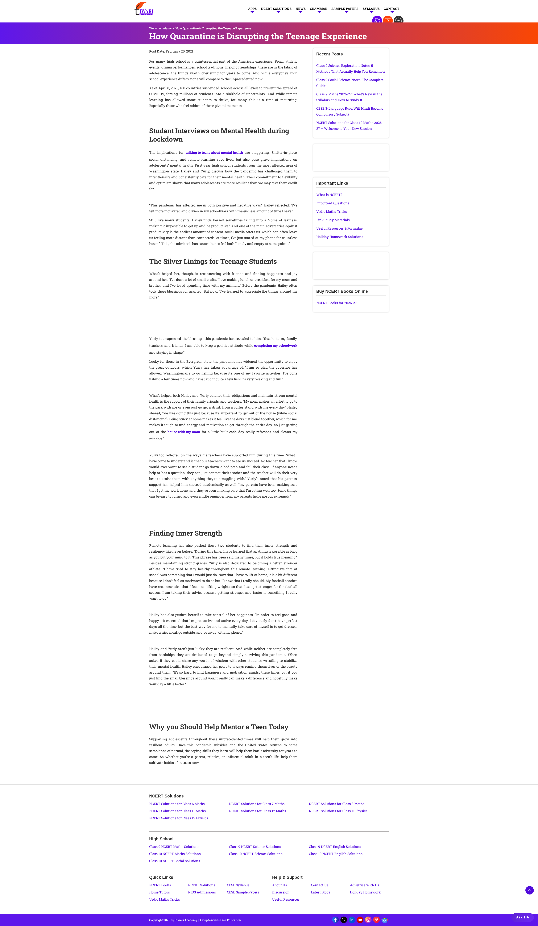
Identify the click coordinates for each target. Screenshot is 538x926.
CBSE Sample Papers (243, 892)
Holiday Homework (365, 892)
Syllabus (371, 9)
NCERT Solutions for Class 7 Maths (257, 803)
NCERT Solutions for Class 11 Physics (338, 811)
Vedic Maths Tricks (331, 211)
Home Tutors (159, 892)
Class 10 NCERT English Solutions (336, 853)
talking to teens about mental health (214, 152)
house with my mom (183, 432)
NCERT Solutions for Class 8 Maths (336, 803)
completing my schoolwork (275, 345)
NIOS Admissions (202, 892)
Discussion (281, 892)
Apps (252, 9)
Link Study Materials (333, 220)
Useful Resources (285, 899)
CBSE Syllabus (238, 885)
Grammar (318, 9)
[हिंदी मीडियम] (377, 21)
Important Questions (332, 203)
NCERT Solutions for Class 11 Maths (177, 811)
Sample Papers (345, 9)
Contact (391, 9)
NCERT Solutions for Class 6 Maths (177, 803)
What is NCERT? (329, 194)
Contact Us (319, 885)
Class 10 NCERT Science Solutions (255, 853)
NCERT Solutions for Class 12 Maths (257, 811)
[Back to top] (529, 890)
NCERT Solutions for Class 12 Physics (178, 818)
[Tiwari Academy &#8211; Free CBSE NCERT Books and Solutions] (143, 9)
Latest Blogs (320, 892)
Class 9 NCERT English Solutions (335, 846)
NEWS (301, 9)
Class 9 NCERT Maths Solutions (174, 846)
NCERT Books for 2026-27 (336, 303)
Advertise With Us (364, 885)
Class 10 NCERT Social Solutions (174, 861)
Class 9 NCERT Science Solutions (255, 846)
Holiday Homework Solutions (339, 236)
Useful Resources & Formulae (339, 228)
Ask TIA (522, 917)
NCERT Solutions (276, 9)
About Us (279, 885)
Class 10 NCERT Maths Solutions (175, 853)
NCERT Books (160, 885)
